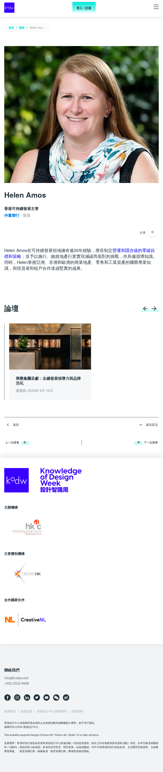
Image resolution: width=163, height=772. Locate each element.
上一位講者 (12, 442)
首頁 (11, 27)
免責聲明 (77, 711)
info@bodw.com (16, 677)
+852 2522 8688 (16, 683)
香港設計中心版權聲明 (52, 711)
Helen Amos (38, 27)
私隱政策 (26, 711)
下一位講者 (151, 442)
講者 (22, 27)
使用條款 (10, 711)
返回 (16, 424)
